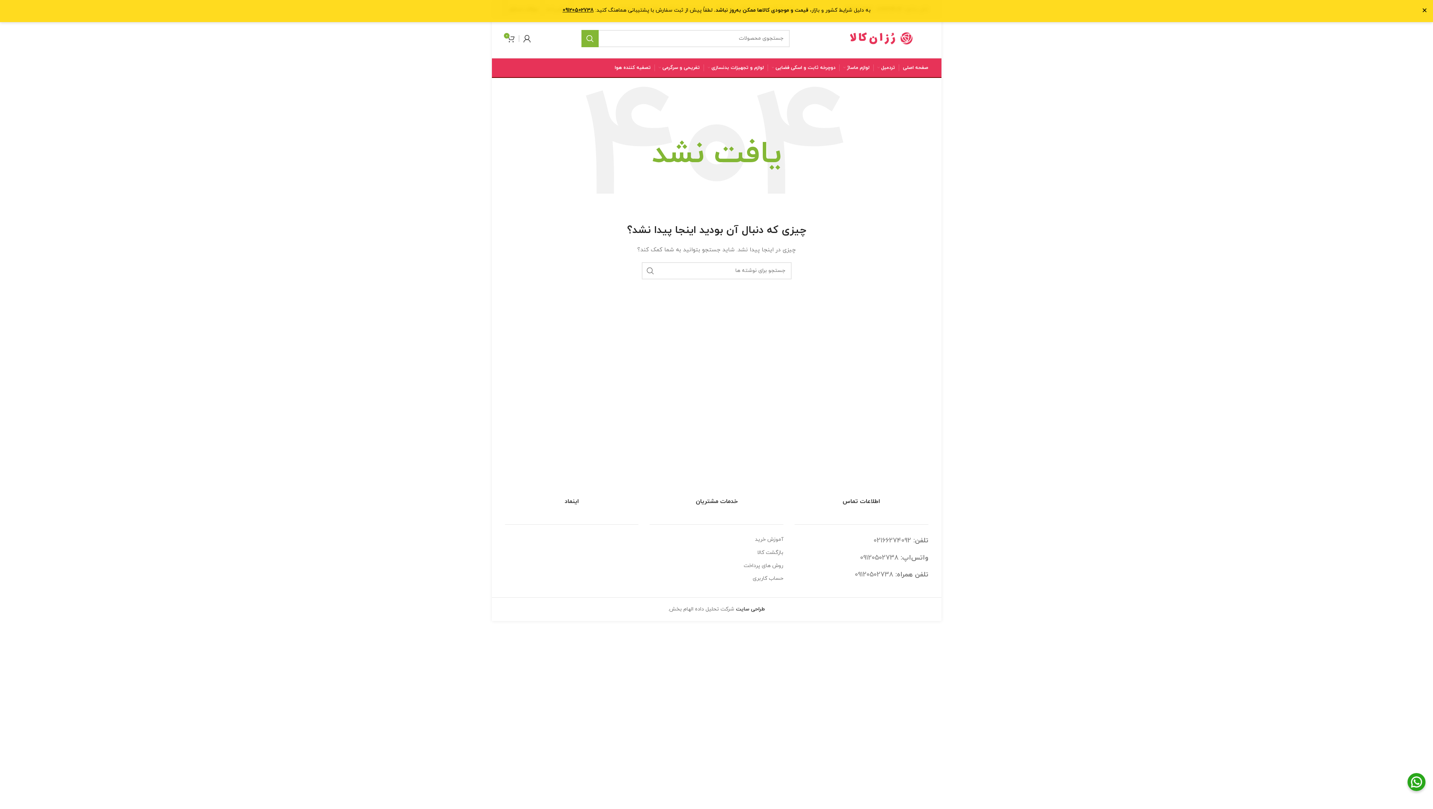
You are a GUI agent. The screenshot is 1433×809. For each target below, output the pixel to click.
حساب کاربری (768, 578)
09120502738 (879, 558)
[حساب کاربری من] (527, 38)
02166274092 (892, 540)
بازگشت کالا (770, 552)
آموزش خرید (769, 539)
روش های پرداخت (763, 565)
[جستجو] (590, 38)
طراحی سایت (750, 609)
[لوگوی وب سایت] (881, 38)
